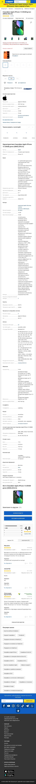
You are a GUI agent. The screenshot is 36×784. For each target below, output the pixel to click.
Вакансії (6, 731)
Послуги (6, 753)
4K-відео (20, 210)
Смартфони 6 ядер (8, 686)
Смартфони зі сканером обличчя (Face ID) (15, 656)
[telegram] (27, 706)
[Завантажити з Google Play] (9, 775)
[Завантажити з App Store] (9, 771)
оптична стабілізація (23, 208)
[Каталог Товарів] (2, 1)
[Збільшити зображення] (31, 22)
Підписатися (29, 700)
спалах (20, 207)
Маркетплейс (7, 735)
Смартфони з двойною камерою (12, 669)
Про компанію (8, 726)
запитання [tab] (24, 540)
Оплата (6, 743)
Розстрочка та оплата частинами (13, 745)
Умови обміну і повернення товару (12, 122)
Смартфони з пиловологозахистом (13, 690)
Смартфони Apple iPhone (10, 652)
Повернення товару (9, 749)
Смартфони (15, 55)
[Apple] (7, 97)
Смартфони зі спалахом (25, 682)
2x (18, 324)
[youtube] (9, 706)
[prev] (29, 127)
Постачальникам (8, 733)
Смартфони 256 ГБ (8, 660)
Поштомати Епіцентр (9, 759)
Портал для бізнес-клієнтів (11, 766)
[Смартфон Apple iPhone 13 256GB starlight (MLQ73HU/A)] (11, 65)
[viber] (18, 706)
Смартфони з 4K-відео (9, 682)
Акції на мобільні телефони (11, 631)
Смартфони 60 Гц (21, 660)
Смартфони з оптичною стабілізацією (14, 677)
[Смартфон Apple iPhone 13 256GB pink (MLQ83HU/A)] (17, 65)
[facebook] (4, 706)
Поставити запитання (18, 518)
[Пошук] (28, 1)
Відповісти (9, 563)
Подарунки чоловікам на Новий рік (13, 643)
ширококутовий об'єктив (24, 205)
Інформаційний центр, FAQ (11, 718)
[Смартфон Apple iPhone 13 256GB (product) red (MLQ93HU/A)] (29, 65)
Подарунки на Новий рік (10, 648)
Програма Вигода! (8, 757)
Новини (6, 728)
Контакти (6, 730)
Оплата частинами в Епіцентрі (23, 116)
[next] (33, 127)
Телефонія (21, 635)
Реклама (6, 737)
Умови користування (9, 764)
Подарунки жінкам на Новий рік (12, 639)
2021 (19, 467)
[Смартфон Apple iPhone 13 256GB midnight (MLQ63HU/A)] (5, 71)
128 (5, 78)
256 (11, 78)
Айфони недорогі (25, 665)
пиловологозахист (23, 423)
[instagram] (13, 706)
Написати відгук (18, 513)
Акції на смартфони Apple (10, 665)
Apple (19, 149)
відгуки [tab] (9, 540)
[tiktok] (23, 706)
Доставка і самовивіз (9, 747)
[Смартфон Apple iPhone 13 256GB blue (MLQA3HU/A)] (23, 65)
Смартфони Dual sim (26, 652)
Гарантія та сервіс (9, 751)
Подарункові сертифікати (10, 755)
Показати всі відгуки (18, 622)
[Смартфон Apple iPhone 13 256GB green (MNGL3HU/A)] (5, 65)
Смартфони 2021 (8, 673)
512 (17, 78)
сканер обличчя (22, 363)
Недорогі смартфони (9, 635)
